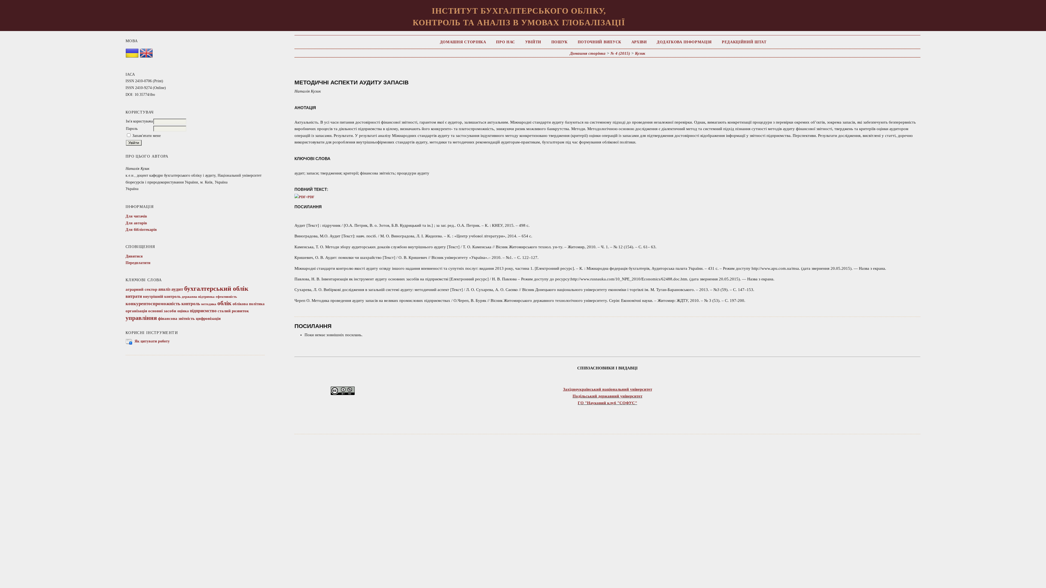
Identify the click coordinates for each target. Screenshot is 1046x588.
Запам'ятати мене (146, 136)
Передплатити (138, 263)
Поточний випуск (599, 42)
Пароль (132, 129)
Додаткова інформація (684, 42)
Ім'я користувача (139, 121)
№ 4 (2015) (620, 53)
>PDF (310, 197)
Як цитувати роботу (152, 341)
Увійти (533, 42)
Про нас (505, 42)
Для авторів (136, 223)
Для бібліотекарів (141, 230)
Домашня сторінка (463, 42)
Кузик (640, 53)
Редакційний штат (744, 42)
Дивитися (134, 256)
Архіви (639, 42)
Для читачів (136, 216)
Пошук (559, 42)
